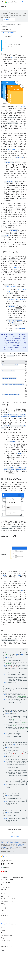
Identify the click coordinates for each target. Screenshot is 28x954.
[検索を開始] (20, 2)
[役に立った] (17, 29)
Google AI (3, 938)
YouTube (3, 918)
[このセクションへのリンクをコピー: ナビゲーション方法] (19, 252)
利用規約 (3, 889)
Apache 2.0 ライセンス (21, 844)
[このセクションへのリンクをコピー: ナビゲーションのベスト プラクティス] (10, 405)
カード (13, 58)
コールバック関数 (11, 286)
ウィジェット (15, 267)
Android (3, 928)
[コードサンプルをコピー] (25, 649)
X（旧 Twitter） (5, 915)
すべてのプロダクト (6, 940)
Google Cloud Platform (6, 935)
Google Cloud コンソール (7, 901)
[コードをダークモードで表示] (23, 649)
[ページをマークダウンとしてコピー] (19, 36)
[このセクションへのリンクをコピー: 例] (4, 631)
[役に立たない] (19, 29)
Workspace (15, 2)
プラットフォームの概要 (7, 879)
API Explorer (4, 903)
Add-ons (4, 7)
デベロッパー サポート (6, 887)
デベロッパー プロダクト (7, 882)
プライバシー (10, 946)
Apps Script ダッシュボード (8, 899)
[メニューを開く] (2, 2)
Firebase (3, 933)
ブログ (3, 910)
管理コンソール (5, 896)
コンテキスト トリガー (14, 150)
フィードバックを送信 (8, 33)
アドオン (19, 24)
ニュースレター (5, 913)
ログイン (24, 1)
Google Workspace (10, 24)
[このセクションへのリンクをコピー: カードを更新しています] (23, 479)
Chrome (3, 930)
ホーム (2, 24)
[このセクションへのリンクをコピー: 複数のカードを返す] (19, 536)
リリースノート (5, 884)
